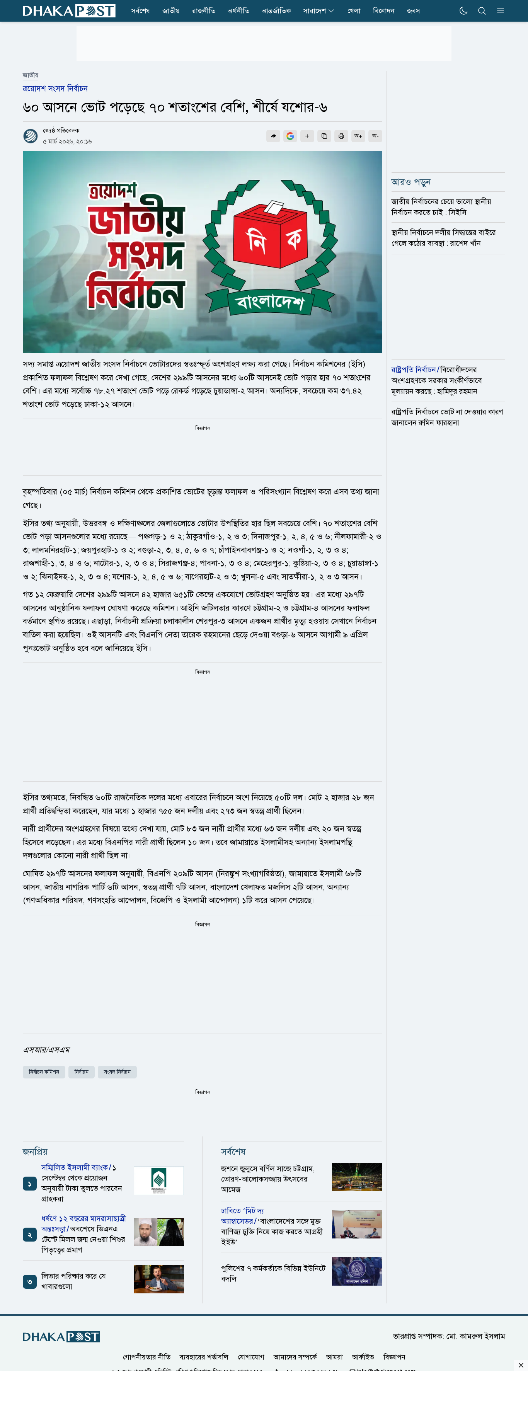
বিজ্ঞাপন (394, 1356)
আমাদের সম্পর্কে (295, 1356)
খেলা (354, 11)
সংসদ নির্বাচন (117, 1072)
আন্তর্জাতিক (276, 11)
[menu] (498, 11)
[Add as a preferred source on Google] (290, 136)
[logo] (69, 10)
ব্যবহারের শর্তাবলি (204, 1356)
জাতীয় (171, 11)
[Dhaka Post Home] (61, 1336)
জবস (413, 11)
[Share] (273, 136)
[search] (482, 11)
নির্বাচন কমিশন (44, 1072)
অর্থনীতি (238, 11)
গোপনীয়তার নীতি (146, 1356)
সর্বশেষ (140, 11)
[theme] (463, 10)
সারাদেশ (314, 11)
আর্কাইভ (363, 1356)
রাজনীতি (203, 11)
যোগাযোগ (251, 1356)
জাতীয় (30, 75)
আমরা (334, 1356)
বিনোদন (384, 11)
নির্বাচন (82, 1072)
